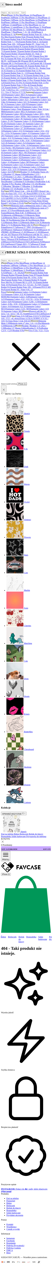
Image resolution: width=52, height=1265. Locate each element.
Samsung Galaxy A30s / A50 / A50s (20, 140)
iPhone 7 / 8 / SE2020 (15, 273)
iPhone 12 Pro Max (24, 25)
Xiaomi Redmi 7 (11, 51)
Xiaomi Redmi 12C (12, 78)
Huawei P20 (38, 242)
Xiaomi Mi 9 (16, 61)
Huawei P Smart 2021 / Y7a (20, 244)
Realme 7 (19, 179)
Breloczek (12, 937)
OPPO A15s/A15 (15, 198)
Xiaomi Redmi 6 (25, 51)
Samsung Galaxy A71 (14, 126)
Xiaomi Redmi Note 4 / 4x (30, 42)
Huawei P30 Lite (29, 239)
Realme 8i (31, 177)
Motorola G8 (14, 208)
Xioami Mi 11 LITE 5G (25, 282)
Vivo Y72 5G (20, 92)
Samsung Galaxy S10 (14, 107)
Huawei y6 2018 (33, 230)
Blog (8, 1253)
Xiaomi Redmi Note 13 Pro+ (21, 80)
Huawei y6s (10, 230)
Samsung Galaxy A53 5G (14, 131)
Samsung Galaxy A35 (31, 167)
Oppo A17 (27, 201)
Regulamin (11, 1243)
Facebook (10, 1241)
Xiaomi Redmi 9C (14, 46)
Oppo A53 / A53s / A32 (14, 196)
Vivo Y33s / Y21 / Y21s (34, 87)
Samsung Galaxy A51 (22, 133)
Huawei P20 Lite (25, 242)
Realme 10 (19, 184)
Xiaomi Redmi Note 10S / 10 (22, 287)
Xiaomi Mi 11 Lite (25, 63)
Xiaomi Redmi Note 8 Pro (14, 39)
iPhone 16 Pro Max (15, 15)
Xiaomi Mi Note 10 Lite (17, 58)
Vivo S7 (28, 90)
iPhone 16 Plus (29, 15)
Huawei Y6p (20, 230)
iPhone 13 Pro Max (21, 22)
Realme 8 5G (21, 181)
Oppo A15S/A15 (27, 318)
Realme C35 (28, 179)
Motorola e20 (9, 215)
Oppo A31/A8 (22, 316)
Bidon (3, 937)
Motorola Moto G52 (13, 222)
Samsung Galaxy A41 (14, 136)
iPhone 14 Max (29, 263)
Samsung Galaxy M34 (29, 169)
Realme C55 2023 (31, 184)
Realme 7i (9, 186)
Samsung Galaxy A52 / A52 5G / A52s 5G (24, 299)
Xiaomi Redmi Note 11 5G (14, 75)
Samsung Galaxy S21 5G (19, 102)
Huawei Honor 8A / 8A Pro (35, 246)
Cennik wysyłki (13, 1229)
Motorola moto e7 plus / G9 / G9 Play (26, 323)
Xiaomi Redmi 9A (30, 46)
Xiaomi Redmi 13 (12, 87)
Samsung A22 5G (24, 150)
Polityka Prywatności (15, 1245)
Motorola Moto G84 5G (23, 225)
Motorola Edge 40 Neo (22, 220)
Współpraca (11, 1227)
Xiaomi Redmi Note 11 (15, 280)
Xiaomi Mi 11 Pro (9, 63)
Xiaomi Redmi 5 (12, 54)
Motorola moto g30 (19, 205)
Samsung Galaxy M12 (13, 311)
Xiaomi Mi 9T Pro (35, 58)
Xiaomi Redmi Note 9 (17, 37)
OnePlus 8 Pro (37, 203)
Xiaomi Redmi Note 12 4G (31, 78)
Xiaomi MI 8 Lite (29, 61)
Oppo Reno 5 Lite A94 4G (19, 321)
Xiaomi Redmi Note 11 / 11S (16, 73)
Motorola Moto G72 (13, 218)
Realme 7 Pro (9, 179)
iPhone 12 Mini (10, 270)
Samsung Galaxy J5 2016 (25, 121)
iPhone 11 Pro (39, 27)
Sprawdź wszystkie (12, 814)
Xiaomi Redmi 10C (19, 66)
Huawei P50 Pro (19, 234)
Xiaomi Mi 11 (39, 63)
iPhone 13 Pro (35, 22)
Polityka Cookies (13, 1248)
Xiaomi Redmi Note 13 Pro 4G (17, 85)
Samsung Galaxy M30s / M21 (18, 116)
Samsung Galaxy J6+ (15, 119)
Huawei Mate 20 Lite (14, 246)
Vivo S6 (35, 90)
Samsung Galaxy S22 (13, 157)
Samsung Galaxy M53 (13, 155)
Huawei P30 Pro (15, 239)
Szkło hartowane (42, 938)
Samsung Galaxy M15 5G (17, 95)
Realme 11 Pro (30, 186)
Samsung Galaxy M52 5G (17, 111)
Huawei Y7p (11, 227)
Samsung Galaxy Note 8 (12, 109)
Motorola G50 (26, 208)
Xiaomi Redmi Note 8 (35, 39)
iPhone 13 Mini (10, 268)
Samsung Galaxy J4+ (17, 124)
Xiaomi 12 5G (12, 70)
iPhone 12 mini (10, 27)
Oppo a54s (18, 201)
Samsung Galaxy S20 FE (17, 104)
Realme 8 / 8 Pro (34, 328)
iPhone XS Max (10, 30)
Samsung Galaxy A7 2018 (17, 128)
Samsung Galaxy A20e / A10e (18, 145)
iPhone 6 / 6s (10, 34)
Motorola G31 (21, 215)
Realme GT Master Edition (16, 174)
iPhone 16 (8, 17)
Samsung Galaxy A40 (33, 136)
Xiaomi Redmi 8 (25, 49)
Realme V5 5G (27, 172)
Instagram (10, 1238)
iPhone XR (34, 30)
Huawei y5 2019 (21, 232)
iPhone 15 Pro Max (21, 17)
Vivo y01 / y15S (18, 90)
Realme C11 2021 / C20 (16, 177)
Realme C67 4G (10, 189)
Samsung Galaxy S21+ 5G (21, 99)
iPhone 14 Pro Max (21, 20)
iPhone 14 (8, 22)
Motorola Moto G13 (30, 218)
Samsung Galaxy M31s (15, 114)
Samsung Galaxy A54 (31, 160)
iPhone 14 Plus (35, 20)
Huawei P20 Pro (11, 242)
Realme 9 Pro (33, 181)
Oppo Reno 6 (37, 201)
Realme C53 (18, 186)
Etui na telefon (12, 1198)
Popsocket (10, 1201)
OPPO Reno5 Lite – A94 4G (21, 191)
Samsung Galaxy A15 (13, 167)
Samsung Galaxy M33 (20, 162)
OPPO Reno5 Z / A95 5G (34, 198)
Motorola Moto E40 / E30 (18, 213)
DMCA (9, 1250)
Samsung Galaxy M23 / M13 (16, 152)
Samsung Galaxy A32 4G (25, 138)
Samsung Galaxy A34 (13, 160)
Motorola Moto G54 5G (32, 222)
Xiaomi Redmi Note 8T (26, 275)
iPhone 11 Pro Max (25, 27)
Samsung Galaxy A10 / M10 (29, 148)
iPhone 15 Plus (35, 17)
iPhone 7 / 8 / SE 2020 (25, 32)
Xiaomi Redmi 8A (10, 49)
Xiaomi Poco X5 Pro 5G (14, 83)
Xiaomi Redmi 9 (9, 275)
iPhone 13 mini (9, 25)
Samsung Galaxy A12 (23, 292)
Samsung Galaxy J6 (32, 119)
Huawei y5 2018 (35, 232)
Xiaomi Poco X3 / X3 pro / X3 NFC (26, 285)
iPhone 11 (17, 265)
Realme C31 (11, 181)
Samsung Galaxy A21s (17, 143)
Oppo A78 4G (18, 203)
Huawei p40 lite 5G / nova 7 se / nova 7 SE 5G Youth (24, 312)
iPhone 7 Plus (10, 32)
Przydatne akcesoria (14, 1215)
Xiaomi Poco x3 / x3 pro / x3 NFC (18, 56)
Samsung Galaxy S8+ (31, 97)
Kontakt (9, 1224)
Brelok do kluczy (21, 939)
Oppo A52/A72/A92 (32, 196)
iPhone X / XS (23, 30)
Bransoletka (31, 937)
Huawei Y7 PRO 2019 (26, 227)
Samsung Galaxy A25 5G (15, 164)
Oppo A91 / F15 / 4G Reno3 (20, 193)
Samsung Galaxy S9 (13, 97)
